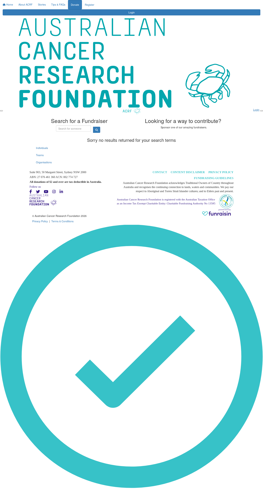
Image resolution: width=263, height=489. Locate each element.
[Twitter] (38, 192)
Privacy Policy (220, 172)
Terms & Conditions (62, 221)
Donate (175, 4)
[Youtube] (46, 192)
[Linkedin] (61, 192)
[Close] (261, 110)
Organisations (44, 162)
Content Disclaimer (188, 172)
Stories (119, 3)
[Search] (241, 6)
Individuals (42, 148)
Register (190, 4)
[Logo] (29, 7)
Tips (150, 3)
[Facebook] (31, 192)
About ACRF (103, 3)
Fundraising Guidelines (213, 178)
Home (88, 3)
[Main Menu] (1, 110)
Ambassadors (135, 3)
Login (162, 3)
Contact (160, 172)
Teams (40, 155)
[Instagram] (54, 192)
